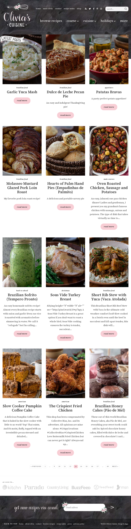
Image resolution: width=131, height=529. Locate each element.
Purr (126, 524)
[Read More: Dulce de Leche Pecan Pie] (65, 59)
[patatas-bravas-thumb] (108, 59)
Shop (79, 8)
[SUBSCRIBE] (111, 507)
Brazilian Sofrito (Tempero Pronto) (22, 297)
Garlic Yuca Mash (22, 92)
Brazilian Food (22, 88)
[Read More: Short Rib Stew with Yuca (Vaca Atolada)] (108, 262)
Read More (20, 101)
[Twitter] (90, 9)
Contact (58, 8)
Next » (115, 466)
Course (71, 21)
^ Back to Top (10, 524)
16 (92, 466)
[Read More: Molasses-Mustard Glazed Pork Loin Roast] (22, 151)
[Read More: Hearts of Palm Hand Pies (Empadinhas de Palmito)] (65, 151)
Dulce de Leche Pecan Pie (65, 94)
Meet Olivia (48, 8)
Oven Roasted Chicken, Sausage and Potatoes (109, 188)
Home (38, 8)
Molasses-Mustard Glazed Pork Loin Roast (22, 188)
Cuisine (88, 21)
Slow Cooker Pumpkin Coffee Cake (22, 408)
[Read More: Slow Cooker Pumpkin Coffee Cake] (22, 373)
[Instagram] (101, 9)
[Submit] (125, 9)
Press (70, 524)
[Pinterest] (97, 9)
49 (108, 466)
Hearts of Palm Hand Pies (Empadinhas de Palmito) (65, 188)
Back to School (22, 291)
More (124, 21)
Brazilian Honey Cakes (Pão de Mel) (109, 408)
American (22, 402)
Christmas (66, 291)
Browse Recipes (51, 21)
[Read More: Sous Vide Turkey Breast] (65, 262)
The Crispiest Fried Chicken (65, 408)
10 (59, 466)
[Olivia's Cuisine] (17, 15)
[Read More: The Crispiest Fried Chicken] (65, 373)
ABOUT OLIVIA (29, 524)
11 (65, 466)
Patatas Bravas (109, 92)
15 (87, 466)
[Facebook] (93, 9)
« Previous (36, 466)
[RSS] (86, 9)
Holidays (107, 21)
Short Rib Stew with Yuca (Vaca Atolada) (109, 297)
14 (81, 466)
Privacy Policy (78, 524)
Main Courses (109, 179)
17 (98, 466)
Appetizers (109, 88)
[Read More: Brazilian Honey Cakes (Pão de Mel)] (108, 373)
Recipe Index (69, 8)
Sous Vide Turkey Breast (65, 297)
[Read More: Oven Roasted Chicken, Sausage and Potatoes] (108, 151)
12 (70, 466)
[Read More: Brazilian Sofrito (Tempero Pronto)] (22, 262)
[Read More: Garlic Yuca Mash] (22, 59)
